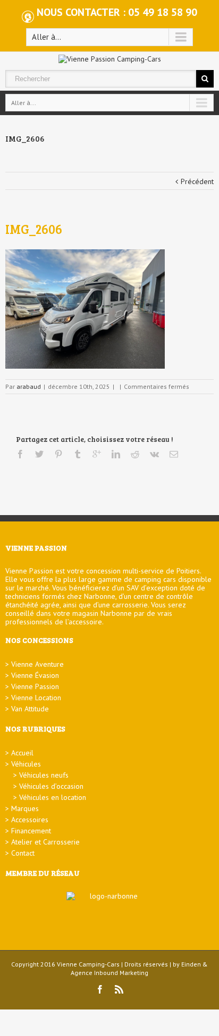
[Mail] (174, 454)
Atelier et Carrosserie (45, 842)
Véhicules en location (52, 797)
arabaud (28, 386)
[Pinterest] (58, 454)
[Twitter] (39, 454)
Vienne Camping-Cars (88, 964)
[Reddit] (135, 454)
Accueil (22, 753)
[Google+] (96, 454)
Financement (31, 830)
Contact (23, 853)
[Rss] (119, 989)
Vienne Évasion (35, 675)
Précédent (197, 181)
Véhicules (26, 764)
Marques (25, 808)
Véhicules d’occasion (51, 786)
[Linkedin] (116, 454)
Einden (191, 964)
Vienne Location (36, 697)
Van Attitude (30, 708)
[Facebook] (20, 454)
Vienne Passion (35, 686)
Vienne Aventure (37, 664)
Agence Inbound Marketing (109, 973)
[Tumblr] (77, 454)
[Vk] (154, 454)
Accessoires (29, 819)
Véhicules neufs (44, 775)
